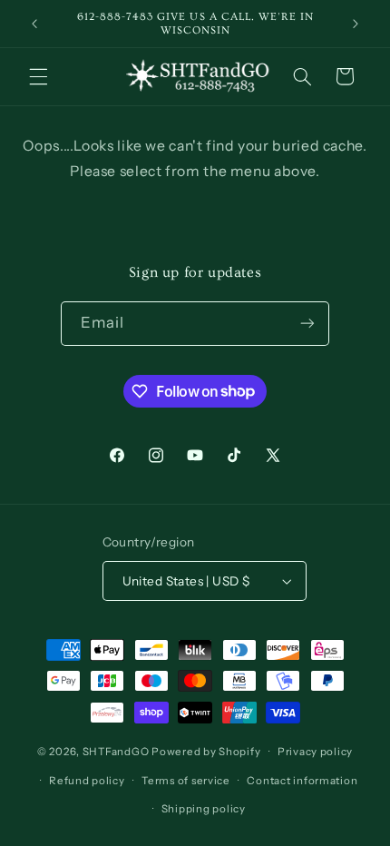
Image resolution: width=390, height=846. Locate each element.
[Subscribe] (307, 323)
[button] (38, 76)
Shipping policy (203, 808)
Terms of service (185, 780)
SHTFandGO (116, 751)
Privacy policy (315, 751)
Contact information (302, 780)
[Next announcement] (355, 24)
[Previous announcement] (34, 24)
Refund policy (87, 780)
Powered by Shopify (205, 751)
